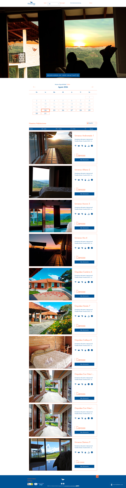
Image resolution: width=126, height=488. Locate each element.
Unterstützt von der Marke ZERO (70, 485)
